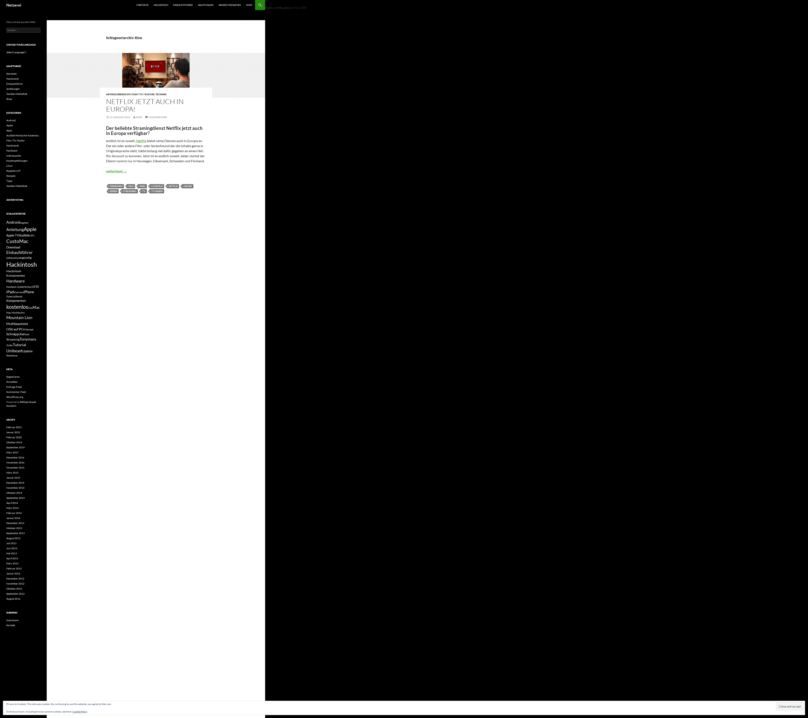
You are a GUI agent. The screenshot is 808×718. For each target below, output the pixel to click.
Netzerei (13, 5)
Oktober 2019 (14, 442)
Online (187, 186)
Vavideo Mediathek (229, 5)
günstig (27, 257)
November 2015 (15, 467)
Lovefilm (157, 186)
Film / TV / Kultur (143, 94)
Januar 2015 (13, 477)
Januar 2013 (13, 573)
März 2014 (12, 507)
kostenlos (17, 307)
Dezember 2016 (15, 457)
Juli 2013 (11, 543)
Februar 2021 (14, 427)
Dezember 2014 (15, 482)
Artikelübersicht (118, 94)
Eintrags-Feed (14, 386)
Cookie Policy (79, 711)
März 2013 (12, 563)
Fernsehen (116, 186)
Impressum (12, 620)
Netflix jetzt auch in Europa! (145, 105)
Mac (36, 307)
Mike (139, 117)
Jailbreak (17, 296)
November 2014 (15, 487)
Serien (113, 191)
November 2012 (15, 583)
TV (143, 191)
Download (13, 247)
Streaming (129, 191)
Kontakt (10, 625)
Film (131, 186)
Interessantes (13, 155)
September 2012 (15, 593)
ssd (27, 334)
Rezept (29, 329)
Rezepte (10, 175)
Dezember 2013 (15, 523)
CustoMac (17, 241)
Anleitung (15, 229)
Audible (24, 235)
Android (11, 120)
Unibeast (14, 350)
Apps (9, 130)
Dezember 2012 (15, 578)
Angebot (24, 222)
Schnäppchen (16, 334)
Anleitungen (205, 5)
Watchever (12, 355)
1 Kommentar (158, 117)
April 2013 (12, 558)
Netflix (141, 141)
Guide (18, 257)
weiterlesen (116, 171)
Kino (142, 186)
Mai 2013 (11, 553)
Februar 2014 (14, 513)
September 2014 (15, 497)
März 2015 (12, 472)
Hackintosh (161, 5)
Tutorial (19, 344)
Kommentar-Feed (16, 391)
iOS (36, 286)
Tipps (9, 180)
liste (30, 307)
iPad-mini (19, 292)
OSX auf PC (14, 329)
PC (24, 329)
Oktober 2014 (14, 492)
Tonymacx (28, 339)
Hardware (11, 150)
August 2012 (13, 598)
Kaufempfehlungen (17, 160)
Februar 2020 (14, 437)
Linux (9, 165)
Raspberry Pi (13, 170)
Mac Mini (11, 312)
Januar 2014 (13, 518)
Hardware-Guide (14, 286)
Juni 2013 (11, 548)
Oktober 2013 (14, 528)
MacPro (21, 312)
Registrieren (13, 376)
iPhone (29, 292)
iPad (10, 291)
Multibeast (14, 324)
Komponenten (16, 300)
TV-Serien (157, 191)
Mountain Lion (19, 317)
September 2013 (15, 533)
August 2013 (13, 538)
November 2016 (15, 462)
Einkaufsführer (183, 5)
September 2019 (15, 447)
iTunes (9, 296)
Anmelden (12, 381)
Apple (9, 125)
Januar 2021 (13, 432)
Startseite (142, 5)
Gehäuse (10, 257)
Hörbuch (28, 286)
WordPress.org (14, 397)
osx (25, 323)
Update (27, 351)
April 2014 (12, 502)
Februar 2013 (14, 568)
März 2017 (12, 452)
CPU (32, 235)
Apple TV (12, 235)
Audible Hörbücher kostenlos (22, 135)
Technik (161, 94)
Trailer (9, 345)
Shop (249, 5)
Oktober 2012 (14, 588)
